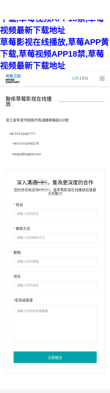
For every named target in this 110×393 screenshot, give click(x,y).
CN (75, 78)
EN (85, 78)
